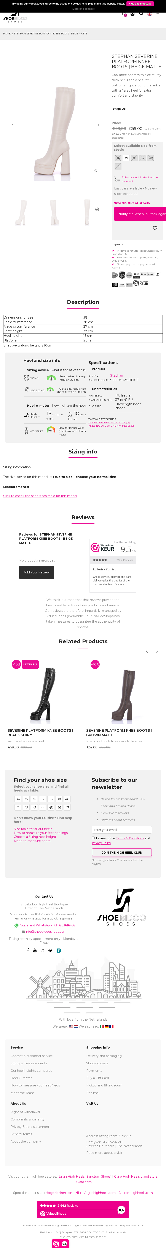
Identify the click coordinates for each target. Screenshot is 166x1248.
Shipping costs (97, 1063)
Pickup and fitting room (104, 1085)
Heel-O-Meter (21, 1078)
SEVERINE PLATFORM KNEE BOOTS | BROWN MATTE (119, 732)
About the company (26, 1141)
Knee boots (99, 425)
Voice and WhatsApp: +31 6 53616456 (47, 925)
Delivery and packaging (104, 1056)
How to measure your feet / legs (35, 1085)
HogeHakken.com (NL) (63, 1193)
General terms (21, 1134)
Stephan (116, 375)
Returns (92, 1093)
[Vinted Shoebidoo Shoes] (58, 950)
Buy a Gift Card (97, 1078)
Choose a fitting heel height (35, 837)
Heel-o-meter (38, 406)
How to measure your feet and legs (41, 833)
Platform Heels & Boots (109, 422)
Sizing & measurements (29, 1063)
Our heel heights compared (31, 1071)
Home (7, 33)
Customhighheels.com (135, 1193)
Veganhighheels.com (100, 1193)
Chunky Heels (122, 425)
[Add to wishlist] (155, 229)
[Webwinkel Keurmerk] (140, 283)
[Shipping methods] (126, 275)
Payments (94, 1071)
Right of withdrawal (25, 1112)
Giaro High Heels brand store (136, 1176)
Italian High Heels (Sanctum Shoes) (84, 1176)
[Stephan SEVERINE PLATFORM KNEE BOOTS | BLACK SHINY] (44, 690)
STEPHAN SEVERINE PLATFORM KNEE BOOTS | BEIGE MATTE (50, 33)
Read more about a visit (104, 1153)
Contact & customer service (32, 1056)
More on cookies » (83, 8)
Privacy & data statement (30, 1127)
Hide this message (140, 3)
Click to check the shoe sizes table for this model (40, 496)
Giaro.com (84, 1182)
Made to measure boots (32, 841)
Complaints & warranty (28, 1119)
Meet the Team (22, 1093)
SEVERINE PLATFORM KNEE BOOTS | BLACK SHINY (40, 732)
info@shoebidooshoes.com (46, 932)
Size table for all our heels (33, 829)
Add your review (36, 572)
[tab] (83, 303)
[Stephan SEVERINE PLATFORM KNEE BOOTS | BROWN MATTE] (122, 690)
